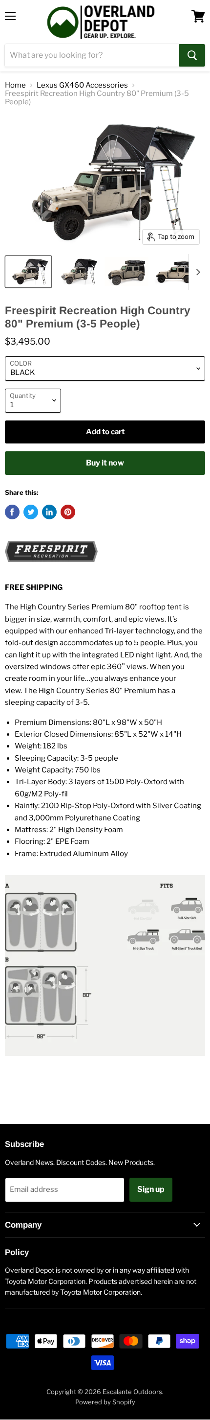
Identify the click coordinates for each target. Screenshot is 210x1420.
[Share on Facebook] (12, 512)
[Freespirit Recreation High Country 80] (28, 271)
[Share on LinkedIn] (49, 512)
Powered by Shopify (105, 1402)
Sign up (151, 1189)
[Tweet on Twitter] (30, 512)
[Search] (192, 55)
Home (15, 85)
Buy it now (105, 462)
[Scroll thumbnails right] (196, 272)
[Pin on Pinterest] (68, 512)
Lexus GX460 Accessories (82, 85)
